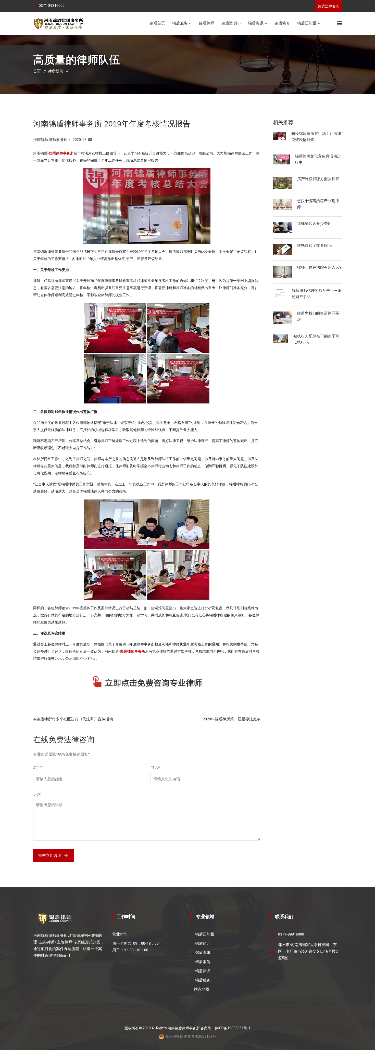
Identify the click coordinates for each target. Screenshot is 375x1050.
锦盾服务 (180, 23)
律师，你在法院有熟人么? (319, 267)
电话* (155, 767)
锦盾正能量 (307, 23)
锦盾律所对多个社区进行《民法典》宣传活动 (74, 719)
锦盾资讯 (256, 23)
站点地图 (201, 989)
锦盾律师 (206, 23)
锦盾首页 (157, 23)
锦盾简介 (282, 23)
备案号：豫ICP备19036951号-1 (226, 1028)
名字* (38, 767)
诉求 (37, 794)
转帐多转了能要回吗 (314, 245)
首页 (37, 71)
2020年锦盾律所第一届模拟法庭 (230, 719)
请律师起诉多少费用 (314, 223)
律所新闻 (55, 71)
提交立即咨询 (49, 855)
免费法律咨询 (328, 6)
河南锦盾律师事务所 (50, 139)
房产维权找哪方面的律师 (318, 179)
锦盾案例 (229, 23)
